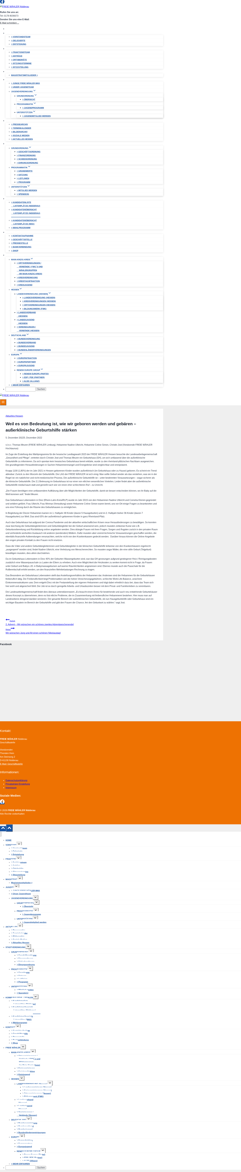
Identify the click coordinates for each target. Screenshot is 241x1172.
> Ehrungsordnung (27, 163)
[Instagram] (7, 3)
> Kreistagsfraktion (28, 281)
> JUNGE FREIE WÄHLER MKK (25, 83)
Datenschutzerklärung (16, 780)
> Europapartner (26, 362)
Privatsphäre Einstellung (18, 784)
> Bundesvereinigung (28, 339)
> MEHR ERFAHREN (20, 385)
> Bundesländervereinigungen (34, 350)
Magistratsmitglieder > (24, 75)
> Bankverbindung (21, 247)
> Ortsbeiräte (19, 60)
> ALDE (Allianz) (31, 381)
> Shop (14, 251)
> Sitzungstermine (21, 63)
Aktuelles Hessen (14, 416)
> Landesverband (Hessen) (26, 314)
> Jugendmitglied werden (36, 116)
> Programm (23, 182)
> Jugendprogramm (33, 108)
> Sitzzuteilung (19, 67)
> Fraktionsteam (20, 52)
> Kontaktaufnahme (22, 236)
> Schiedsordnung (27, 159)
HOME (11, 29)
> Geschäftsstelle (21, 239)
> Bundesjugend (26, 346)
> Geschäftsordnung (28, 152)
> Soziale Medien (20, 135)
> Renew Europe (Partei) (35, 374)
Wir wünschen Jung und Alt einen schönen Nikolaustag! (33, 631)
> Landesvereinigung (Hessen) (38, 297)
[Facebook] (2, 3)
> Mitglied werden (27, 190)
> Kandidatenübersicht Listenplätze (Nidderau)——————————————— (25, 213)
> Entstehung (18, 44)
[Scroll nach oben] (3, 828)
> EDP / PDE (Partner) (33, 377)
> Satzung (22, 175)
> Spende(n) (23, 194)
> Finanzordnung (26, 155)
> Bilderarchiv (19, 132)
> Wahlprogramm (20, 228)
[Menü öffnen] (3, 402)
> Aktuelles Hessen (22, 139)
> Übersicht (28, 99)
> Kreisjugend (24, 285)
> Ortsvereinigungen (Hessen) (38, 305)
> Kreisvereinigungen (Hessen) (39, 301)
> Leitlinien (23, 178)
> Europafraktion (27, 358)
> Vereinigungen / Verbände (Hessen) (28, 329)
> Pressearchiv (19, 124)
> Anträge (16, 56)
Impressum (11, 787)
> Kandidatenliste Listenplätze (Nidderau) (25, 204)
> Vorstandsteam (20, 37)
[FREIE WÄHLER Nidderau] (14, 6)
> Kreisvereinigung (27, 277)
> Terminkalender (21, 128)
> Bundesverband (26, 342)
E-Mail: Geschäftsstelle (11, 764)
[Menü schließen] (1, 834)
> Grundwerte (24, 171)
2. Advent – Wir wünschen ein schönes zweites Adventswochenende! (40, 623)
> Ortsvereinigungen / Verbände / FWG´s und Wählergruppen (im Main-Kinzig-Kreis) (30, 268)
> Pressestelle (19, 243)
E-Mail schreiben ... (9, 23)
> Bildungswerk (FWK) (34, 309)
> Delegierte (18, 40)
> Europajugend (26, 365)
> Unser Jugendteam (22, 87)
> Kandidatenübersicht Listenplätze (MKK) (24, 222)
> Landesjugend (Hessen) (25, 321)
